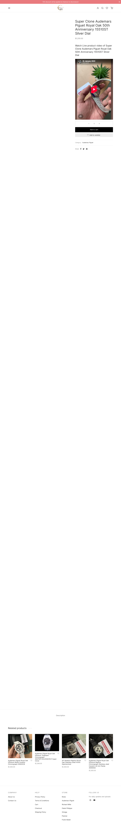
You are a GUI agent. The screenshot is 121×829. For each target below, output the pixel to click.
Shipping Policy (40, 812)
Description (60, 715)
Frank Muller (66, 820)
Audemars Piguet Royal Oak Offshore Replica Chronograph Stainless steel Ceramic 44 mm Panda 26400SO (99, 764)
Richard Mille (66, 804)
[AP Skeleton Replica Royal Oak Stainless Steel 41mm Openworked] (74, 746)
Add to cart (94, 130)
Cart (36, 804)
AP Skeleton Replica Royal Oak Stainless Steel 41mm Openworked (71, 762)
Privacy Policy (40, 797)
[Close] (119, 2)
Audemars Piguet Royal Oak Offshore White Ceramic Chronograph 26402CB (18, 762)
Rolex (64, 797)
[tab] (60, 715)
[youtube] (94, 800)
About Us (11, 797)
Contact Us (12, 801)
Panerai (64, 816)
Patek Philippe (67, 808)
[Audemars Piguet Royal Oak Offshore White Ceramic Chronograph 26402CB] (20, 746)
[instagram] (90, 800)
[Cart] (112, 8)
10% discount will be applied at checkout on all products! (61, 2)
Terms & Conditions (42, 801)
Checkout (38, 808)
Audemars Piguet (87, 142)
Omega (64, 812)
